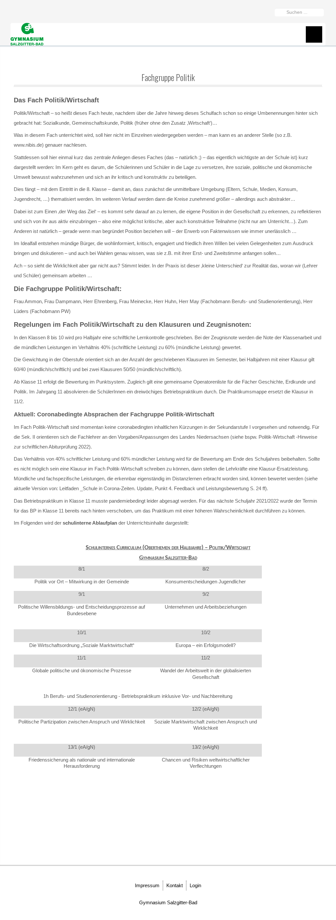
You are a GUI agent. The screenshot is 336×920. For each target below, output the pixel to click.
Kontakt (174, 885)
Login (195, 885)
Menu (314, 34)
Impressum (147, 885)
